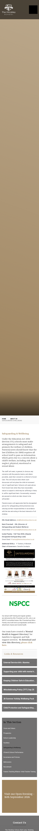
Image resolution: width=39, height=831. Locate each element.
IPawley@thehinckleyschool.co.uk (22, 539)
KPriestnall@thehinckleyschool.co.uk (23, 530)
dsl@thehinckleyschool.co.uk (27, 520)
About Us (13, 419)
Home (4, 419)
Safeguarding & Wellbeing (12, 420)
